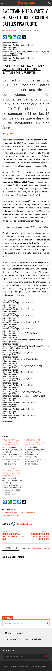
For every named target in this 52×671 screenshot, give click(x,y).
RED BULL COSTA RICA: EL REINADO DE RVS (13, 536)
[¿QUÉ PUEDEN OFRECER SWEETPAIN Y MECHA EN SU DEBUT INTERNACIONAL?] (13, 481)
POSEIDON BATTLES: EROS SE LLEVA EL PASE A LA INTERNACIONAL (35, 442)
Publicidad (36, 639)
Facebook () (37, 548)
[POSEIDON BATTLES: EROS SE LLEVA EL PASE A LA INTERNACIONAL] (36, 452)
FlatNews (43, 666)
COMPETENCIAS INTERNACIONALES (18, 512)
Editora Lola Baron (10, 30)
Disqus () (46, 548)
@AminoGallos (12, 134)
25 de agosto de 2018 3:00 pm (29, 30)
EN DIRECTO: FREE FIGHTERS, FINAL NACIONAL (40, 536)
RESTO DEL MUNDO (11, 515)
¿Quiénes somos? (13, 633)
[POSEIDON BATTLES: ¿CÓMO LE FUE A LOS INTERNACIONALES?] (13, 452)
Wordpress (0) (27, 548)
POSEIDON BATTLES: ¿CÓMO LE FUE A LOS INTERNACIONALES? (11, 442)
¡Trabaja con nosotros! (16, 639)
